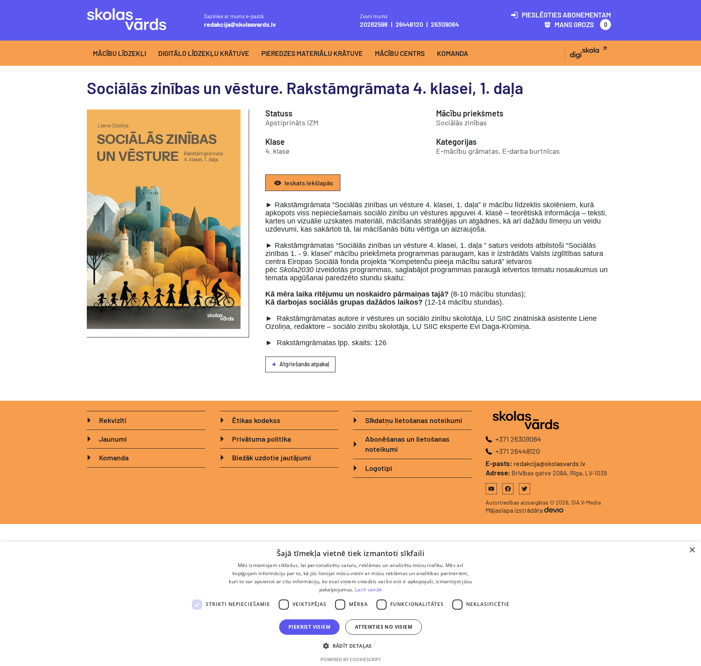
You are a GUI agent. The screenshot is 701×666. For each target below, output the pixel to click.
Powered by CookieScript (350, 659)
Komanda (452, 53)
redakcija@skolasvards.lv (240, 24)
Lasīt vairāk (368, 589)
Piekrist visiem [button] (309, 626)
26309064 (445, 24)
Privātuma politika (261, 438)
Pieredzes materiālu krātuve (312, 53)
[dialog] (350, 603)
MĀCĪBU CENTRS (400, 53)
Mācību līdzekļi (119, 53)
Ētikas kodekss (256, 420)
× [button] (692, 550)
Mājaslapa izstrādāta (515, 510)
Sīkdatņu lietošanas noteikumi (413, 420)
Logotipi (378, 468)
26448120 (409, 24)
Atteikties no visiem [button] (383, 626)
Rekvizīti (113, 420)
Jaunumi (113, 438)
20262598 (374, 24)
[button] (350, 646)
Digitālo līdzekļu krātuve (203, 53)
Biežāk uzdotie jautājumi (271, 457)
